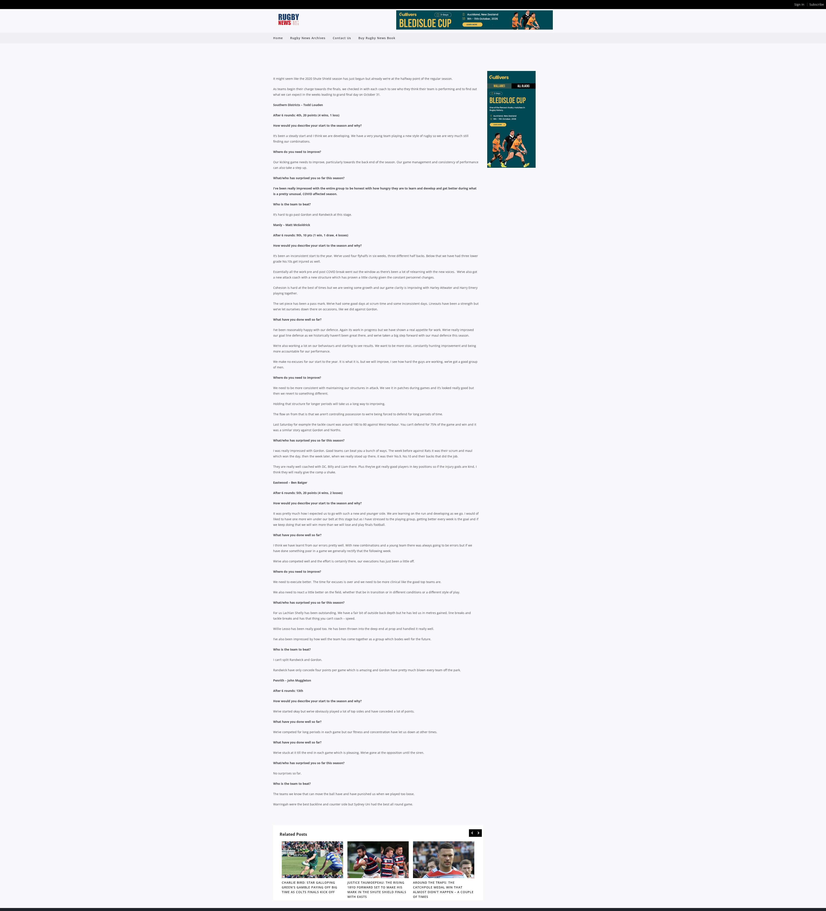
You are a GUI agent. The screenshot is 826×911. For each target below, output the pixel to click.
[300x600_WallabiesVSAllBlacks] (511, 167)
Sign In (799, 4)
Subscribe (816, 4)
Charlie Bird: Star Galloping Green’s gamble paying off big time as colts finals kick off (309, 887)
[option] (312, 868)
